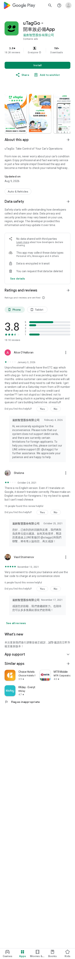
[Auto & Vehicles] (18, 191)
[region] (37, 50)
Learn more (22, 242)
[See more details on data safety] (18, 278)
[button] (40, 52)
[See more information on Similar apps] (68, 663)
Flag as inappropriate (22, 702)
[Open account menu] (68, 5)
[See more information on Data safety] (68, 201)
